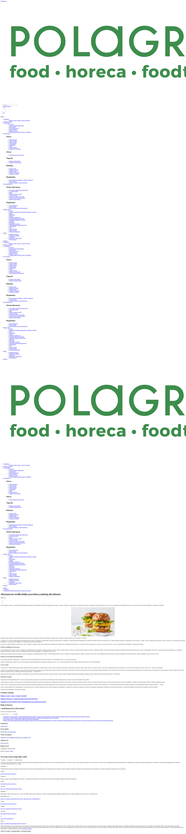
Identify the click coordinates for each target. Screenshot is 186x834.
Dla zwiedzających (13, 205)
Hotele (10, 146)
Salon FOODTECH (14, 128)
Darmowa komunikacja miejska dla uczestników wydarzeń (22, 212)
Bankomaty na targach (14, 223)
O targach (11, 124)
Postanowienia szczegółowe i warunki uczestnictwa (21, 180)
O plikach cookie (18, 760)
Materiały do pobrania (14, 235)
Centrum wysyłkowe (14, 174)
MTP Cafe (11, 221)
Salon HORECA (13, 129)
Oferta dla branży (13, 139)
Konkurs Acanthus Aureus (15, 162)
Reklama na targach (13, 170)
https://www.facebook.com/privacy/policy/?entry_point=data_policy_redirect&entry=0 (20, 798)
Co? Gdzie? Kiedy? (13, 191)
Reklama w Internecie (14, 172)
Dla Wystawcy (6, 133)
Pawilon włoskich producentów (16, 125)
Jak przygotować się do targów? (16, 155)
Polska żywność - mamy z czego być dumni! (19, 120)
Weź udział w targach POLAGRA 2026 (18, 190)
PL (4, 107)
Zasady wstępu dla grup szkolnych (17, 198)
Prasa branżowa (13, 239)
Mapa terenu (12, 214)
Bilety (10, 192)
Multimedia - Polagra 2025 (15, 238)
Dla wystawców (13, 181)
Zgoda (3, 760)
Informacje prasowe (13, 234)
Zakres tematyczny (32, 716)
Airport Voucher (13, 229)
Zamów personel (13, 147)
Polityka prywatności (27, 828)
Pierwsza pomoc (13, 230)
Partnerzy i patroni (13, 131)
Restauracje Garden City (15, 217)
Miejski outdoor (13, 171)
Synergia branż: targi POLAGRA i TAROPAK (20, 132)
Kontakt (5, 241)
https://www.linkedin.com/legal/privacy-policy (11, 788)
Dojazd (11, 210)
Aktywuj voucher (13, 195)
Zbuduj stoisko (12, 143)
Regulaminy (56, 718)
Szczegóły (9, 760)
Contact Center (12, 168)
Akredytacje (12, 237)
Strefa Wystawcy (7, 106)
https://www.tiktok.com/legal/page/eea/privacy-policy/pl (13, 823)
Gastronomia (12, 145)
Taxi (10, 227)
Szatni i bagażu (12, 206)
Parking (11, 216)
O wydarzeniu (6, 123)
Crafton (11, 751)
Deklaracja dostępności (14, 231)
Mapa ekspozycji (29, 719)
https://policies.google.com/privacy (8, 773)
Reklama (47, 718)
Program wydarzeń (7, 121)
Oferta (12, 718)
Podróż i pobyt (6, 209)
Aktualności (6, 119)
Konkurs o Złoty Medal (14, 161)
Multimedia (25, 716)
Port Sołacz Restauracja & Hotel (16, 218)
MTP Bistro (12, 222)
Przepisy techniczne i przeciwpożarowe (18, 182)
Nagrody (51, 718)
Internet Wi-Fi (12, 226)
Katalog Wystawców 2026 (15, 194)
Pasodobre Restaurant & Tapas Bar (17, 220)
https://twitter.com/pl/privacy (7, 818)
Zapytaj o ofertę (13, 141)
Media (4, 233)
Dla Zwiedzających (7, 184)
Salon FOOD (12, 127)
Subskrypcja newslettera (14, 149)
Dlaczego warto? (18, 718)
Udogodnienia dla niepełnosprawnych (18, 225)
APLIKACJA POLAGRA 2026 (16, 196)
